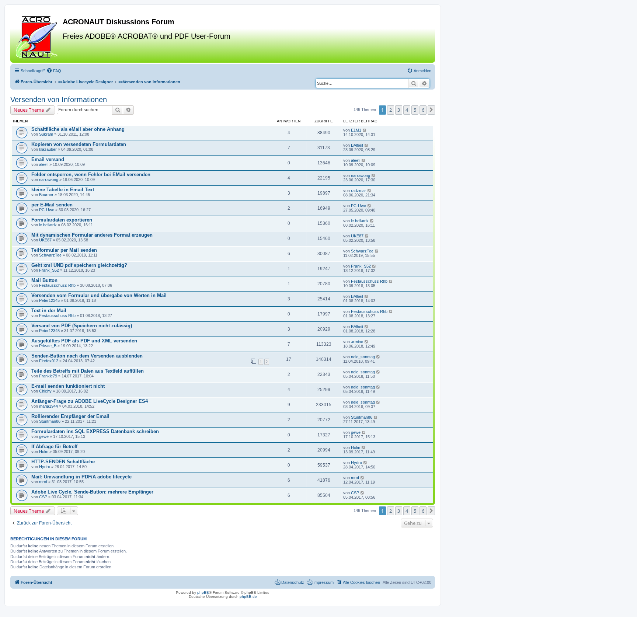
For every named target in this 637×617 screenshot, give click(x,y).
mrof (43, 482)
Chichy (45, 391)
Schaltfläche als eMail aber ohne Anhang (78, 129)
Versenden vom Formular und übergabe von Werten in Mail (99, 295)
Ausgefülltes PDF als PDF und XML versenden (84, 341)
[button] (431, 109)
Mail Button (44, 280)
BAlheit (357, 145)
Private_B (47, 346)
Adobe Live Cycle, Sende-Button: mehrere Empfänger (92, 492)
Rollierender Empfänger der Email (70, 416)
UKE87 (45, 240)
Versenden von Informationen (58, 99)
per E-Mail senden (52, 205)
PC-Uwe (46, 210)
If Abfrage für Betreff (54, 446)
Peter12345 (49, 300)
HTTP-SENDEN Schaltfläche (63, 461)
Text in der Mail (48, 310)
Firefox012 (48, 361)
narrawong (48, 179)
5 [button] (415, 110)
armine (357, 341)
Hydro (44, 466)
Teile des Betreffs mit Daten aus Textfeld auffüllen (87, 371)
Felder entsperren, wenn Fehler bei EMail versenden (90, 174)
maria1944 (48, 406)
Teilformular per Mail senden (64, 250)
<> (85, 82)
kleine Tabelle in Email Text (62, 189)
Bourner (46, 194)
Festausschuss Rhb (57, 285)
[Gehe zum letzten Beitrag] (364, 130)
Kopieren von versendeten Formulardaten (78, 144)
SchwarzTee (50, 255)
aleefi (43, 164)
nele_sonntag (363, 357)
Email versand (47, 159)
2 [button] (390, 110)
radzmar (358, 190)
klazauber (48, 149)
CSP (43, 497)
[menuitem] (53, 70)
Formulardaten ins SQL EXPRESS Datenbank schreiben (95, 431)
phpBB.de (248, 597)
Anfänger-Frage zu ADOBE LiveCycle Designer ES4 (89, 401)
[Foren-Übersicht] (37, 36)
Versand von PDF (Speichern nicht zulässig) (81, 325)
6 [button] (423, 110)
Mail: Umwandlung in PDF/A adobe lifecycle (81, 477)
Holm (43, 451)
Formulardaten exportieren (61, 220)
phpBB (203, 592)
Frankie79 (48, 376)
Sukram (46, 134)
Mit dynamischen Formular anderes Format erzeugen (92, 235)
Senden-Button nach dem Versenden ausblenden (87, 356)
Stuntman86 (49, 421)
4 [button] (406, 110)
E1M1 (356, 130)
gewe (44, 436)
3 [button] (398, 110)
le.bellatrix (48, 225)
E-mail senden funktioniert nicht (68, 386)
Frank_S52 (49, 270)
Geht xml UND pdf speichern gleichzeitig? (79, 265)
